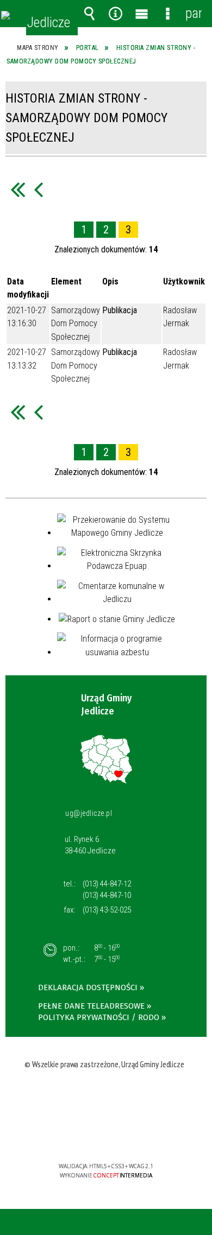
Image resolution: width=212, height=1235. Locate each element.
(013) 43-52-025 (107, 910)
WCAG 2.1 (139, 1134)
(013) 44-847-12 (107, 884)
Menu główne (141, 13)
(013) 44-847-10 (107, 895)
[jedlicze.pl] (5, 15)
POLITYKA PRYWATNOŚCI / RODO (98, 1017)
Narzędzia (115, 13)
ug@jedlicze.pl (88, 813)
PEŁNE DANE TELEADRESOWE (91, 1006)
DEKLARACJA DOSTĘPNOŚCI (88, 987)
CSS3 (105, 1135)
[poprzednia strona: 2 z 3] (38, 189)
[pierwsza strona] (17, 189)
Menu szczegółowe (167, 13)
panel (193, 13)
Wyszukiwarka (89, 13)
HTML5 (89, 1135)
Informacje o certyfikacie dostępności (106, 1096)
